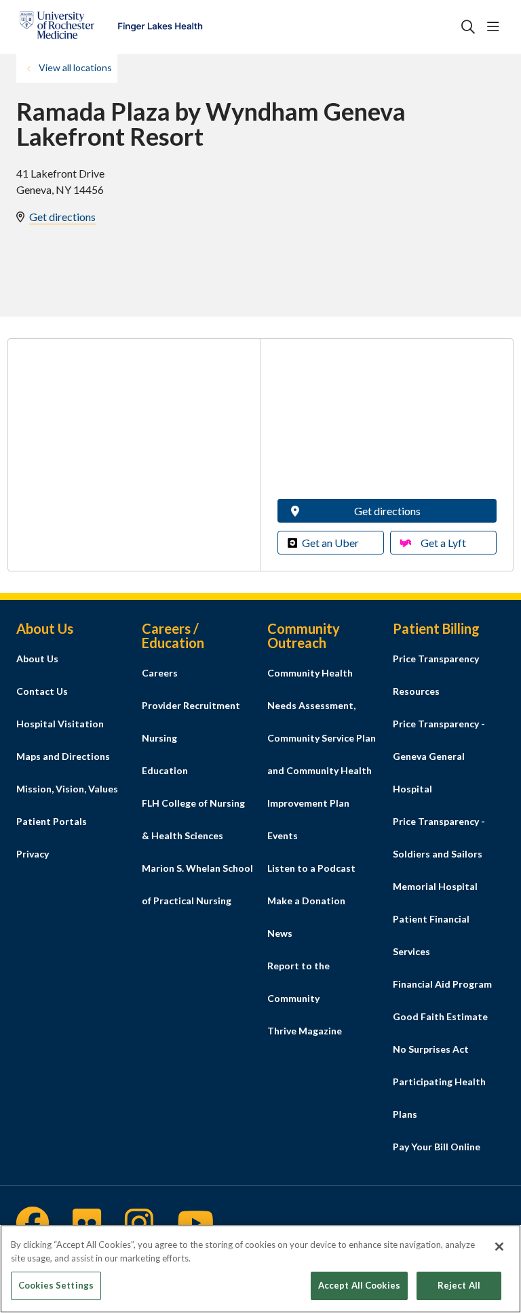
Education (165, 770)
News (279, 933)
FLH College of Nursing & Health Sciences (193, 819)
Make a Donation (306, 900)
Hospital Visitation (60, 723)
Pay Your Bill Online (436, 1146)
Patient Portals (51, 821)
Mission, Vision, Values (67, 788)
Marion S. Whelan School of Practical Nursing (197, 884)
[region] (260, 1269)
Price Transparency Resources (436, 675)
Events (282, 835)
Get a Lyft (443, 542)
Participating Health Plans (439, 1098)
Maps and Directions (63, 756)
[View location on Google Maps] (387, 423)
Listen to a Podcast (311, 868)
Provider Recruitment (191, 705)
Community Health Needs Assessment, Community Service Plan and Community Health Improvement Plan (321, 738)
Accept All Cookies (359, 1285)
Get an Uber (330, 542)
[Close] (499, 1246)
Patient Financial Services (431, 935)
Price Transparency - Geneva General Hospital (439, 756)
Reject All (459, 1285)
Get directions (62, 216)
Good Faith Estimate (440, 1016)
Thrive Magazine (304, 1030)
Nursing (159, 738)
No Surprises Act (431, 1049)
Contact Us (42, 691)
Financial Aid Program (442, 984)
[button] (496, 27)
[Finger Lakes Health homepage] (111, 27)
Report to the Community (298, 982)
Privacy (32, 854)
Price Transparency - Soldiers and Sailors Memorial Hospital (439, 853)
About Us (37, 658)
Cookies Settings (56, 1285)
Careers (160, 673)
